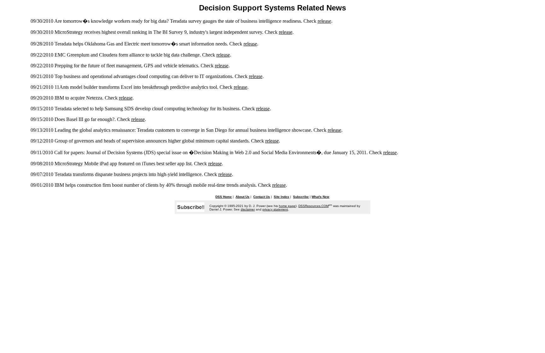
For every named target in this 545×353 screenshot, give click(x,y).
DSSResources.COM (313, 206)
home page (287, 206)
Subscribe (301, 196)
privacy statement (275, 209)
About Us (242, 196)
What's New (320, 196)
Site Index (281, 196)
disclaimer (248, 209)
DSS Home (223, 196)
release (324, 21)
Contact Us (261, 196)
